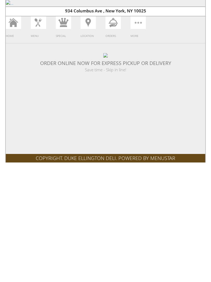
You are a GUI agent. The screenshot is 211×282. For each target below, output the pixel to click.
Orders (111, 36)
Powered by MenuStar (146, 158)
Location (87, 36)
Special (61, 36)
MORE (134, 36)
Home (10, 36)
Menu (35, 36)
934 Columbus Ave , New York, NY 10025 (105, 10)
